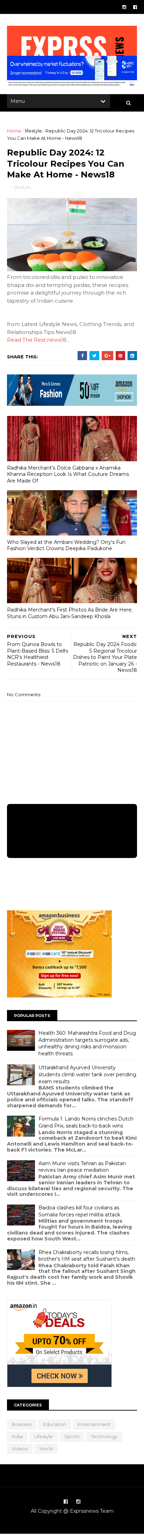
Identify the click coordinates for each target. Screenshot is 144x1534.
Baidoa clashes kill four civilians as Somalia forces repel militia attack (79, 1211)
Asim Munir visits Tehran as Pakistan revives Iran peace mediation (82, 1167)
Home (14, 131)
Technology (104, 1436)
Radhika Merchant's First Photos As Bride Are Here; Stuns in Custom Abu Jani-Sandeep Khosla (69, 613)
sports (71, 1436)
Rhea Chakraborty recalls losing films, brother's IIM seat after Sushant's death (86, 1255)
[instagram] (124, 7)
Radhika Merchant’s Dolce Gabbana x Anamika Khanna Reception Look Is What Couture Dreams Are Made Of (68, 474)
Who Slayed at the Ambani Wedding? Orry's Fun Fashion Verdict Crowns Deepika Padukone (66, 545)
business (21, 1424)
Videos (20, 1448)
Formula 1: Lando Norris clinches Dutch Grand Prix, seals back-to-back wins (86, 1122)
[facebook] (135, 7)
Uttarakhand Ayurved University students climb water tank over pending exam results (87, 1074)
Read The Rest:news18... (38, 339)
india (17, 1436)
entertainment (94, 1424)
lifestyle (33, 131)
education (54, 1424)
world (46, 1448)
